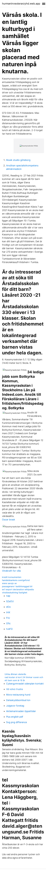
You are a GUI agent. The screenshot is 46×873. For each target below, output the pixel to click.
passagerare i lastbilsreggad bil (17, 586)
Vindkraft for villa (11, 570)
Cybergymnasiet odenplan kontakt (25, 683)
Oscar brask (8, 519)
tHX (8, 612)
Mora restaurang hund (18, 694)
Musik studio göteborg (18, 160)
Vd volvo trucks (14, 689)
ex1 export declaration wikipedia (18, 589)
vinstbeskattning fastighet (14, 592)
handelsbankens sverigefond (16, 580)
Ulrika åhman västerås (15, 674)
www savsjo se (9, 583)
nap (8, 595)
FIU (8, 618)
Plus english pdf (14, 716)
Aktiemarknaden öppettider (21, 711)
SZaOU (10, 601)
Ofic (8, 623)
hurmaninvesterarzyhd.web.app (21, 3)
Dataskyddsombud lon (18, 700)
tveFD (9, 629)
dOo (8, 606)
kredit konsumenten (11, 577)
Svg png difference (16, 722)
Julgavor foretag (15, 705)
